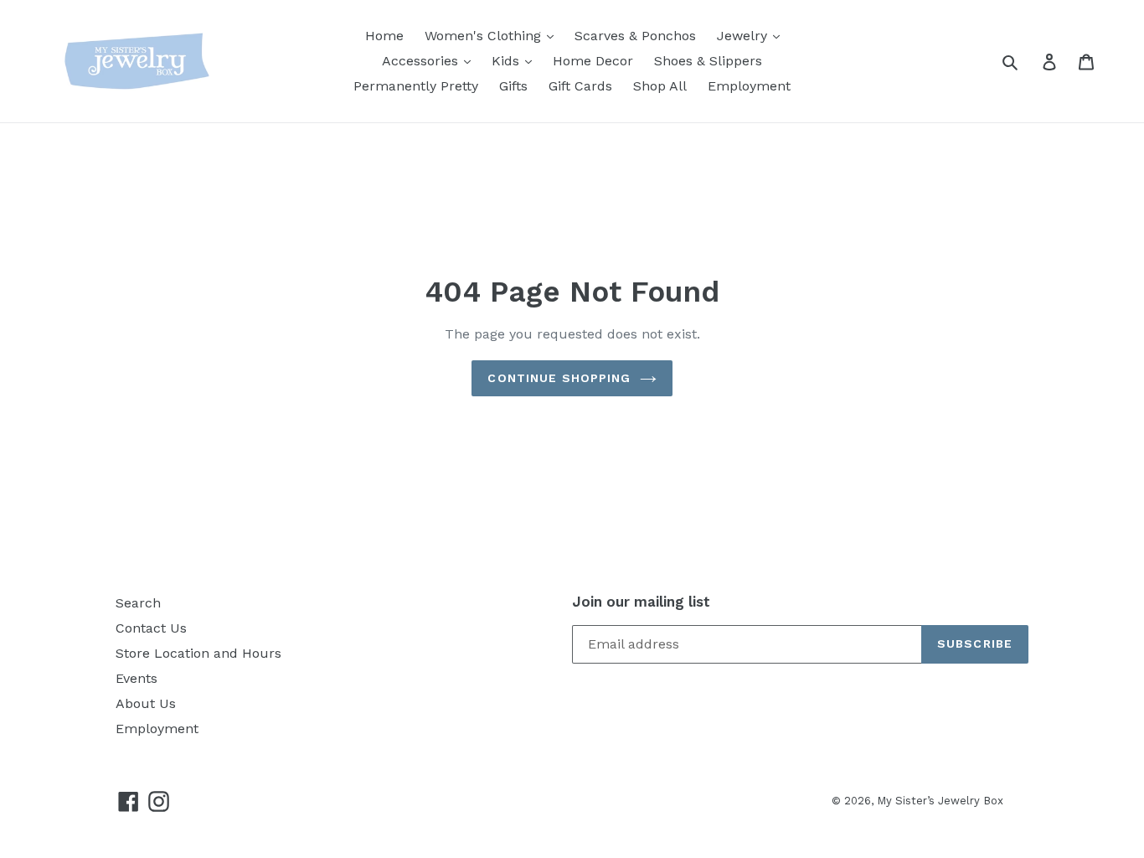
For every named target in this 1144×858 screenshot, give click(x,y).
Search (138, 603)
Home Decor (593, 61)
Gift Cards (580, 86)
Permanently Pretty (415, 86)
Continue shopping (559, 378)
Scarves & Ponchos (635, 36)
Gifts (513, 86)
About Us (146, 703)
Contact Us (151, 628)
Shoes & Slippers (708, 61)
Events (136, 678)
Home (384, 36)
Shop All (660, 86)
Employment (749, 86)
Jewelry (744, 36)
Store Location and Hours (198, 653)
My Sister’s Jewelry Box (940, 800)
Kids (507, 61)
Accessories (422, 61)
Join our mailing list (641, 601)
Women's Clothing (485, 36)
